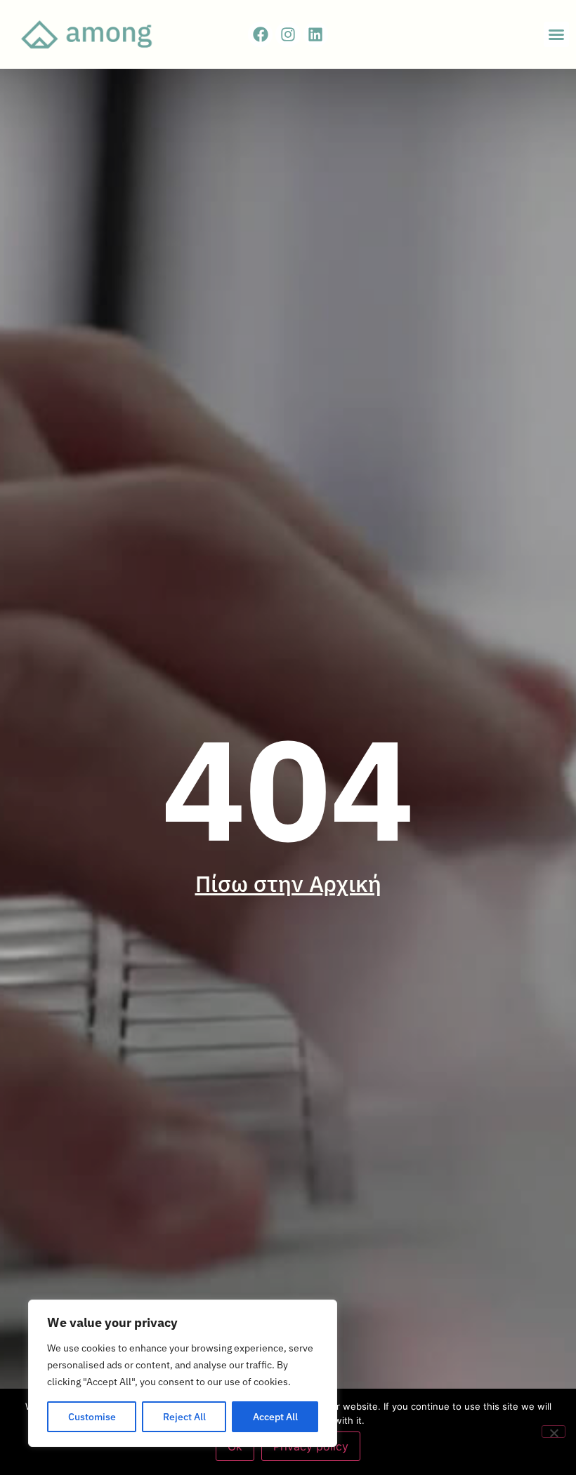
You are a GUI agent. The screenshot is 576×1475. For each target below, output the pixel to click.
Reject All (184, 1416)
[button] (556, 34)
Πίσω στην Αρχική (288, 883)
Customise (92, 1416)
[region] (182, 1373)
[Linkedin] (315, 34)
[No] (553, 1431)
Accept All (275, 1416)
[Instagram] (287, 34)
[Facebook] (260, 34)
